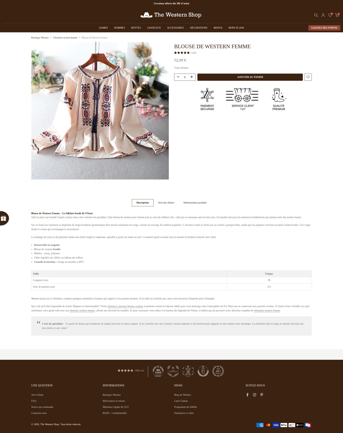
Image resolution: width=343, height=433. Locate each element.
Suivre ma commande (42, 407)
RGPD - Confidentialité (115, 413)
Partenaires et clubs (184, 413)
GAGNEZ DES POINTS (324, 27)
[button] (182, 52)
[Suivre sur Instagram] (254, 395)
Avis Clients (37, 395)
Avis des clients (166, 202)
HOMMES (119, 27)
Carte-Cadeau (181, 401)
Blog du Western (182, 395)
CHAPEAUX (154, 27)
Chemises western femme (65, 37)
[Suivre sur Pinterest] (262, 395)
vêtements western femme (267, 310)
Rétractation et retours (114, 401)
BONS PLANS (236, 27)
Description (142, 202)
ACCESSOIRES (175, 27)
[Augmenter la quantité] (192, 77)
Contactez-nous (39, 413)
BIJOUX (218, 27)
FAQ (33, 401)
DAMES (103, 27)
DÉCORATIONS (198, 27)
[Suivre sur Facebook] (247, 395)
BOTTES (136, 27)
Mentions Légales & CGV (116, 407)
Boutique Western (40, 37)
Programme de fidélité (185, 407)
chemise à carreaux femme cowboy (125, 306)
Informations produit (195, 202)
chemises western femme (82, 310)
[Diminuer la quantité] (177, 77)
